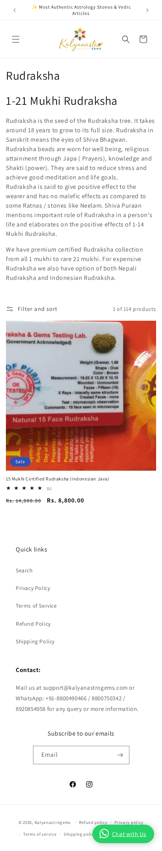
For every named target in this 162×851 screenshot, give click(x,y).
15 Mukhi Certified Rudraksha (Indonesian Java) (58, 479)
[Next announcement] (147, 10)
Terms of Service (36, 605)
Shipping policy (80, 834)
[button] (15, 39)
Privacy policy (129, 822)
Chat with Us (129, 834)
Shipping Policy (35, 641)
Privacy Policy (33, 588)
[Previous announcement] (14, 10)
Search (24, 570)
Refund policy (93, 822)
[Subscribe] (120, 755)
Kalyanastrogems (53, 822)
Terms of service (39, 834)
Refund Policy (33, 623)
